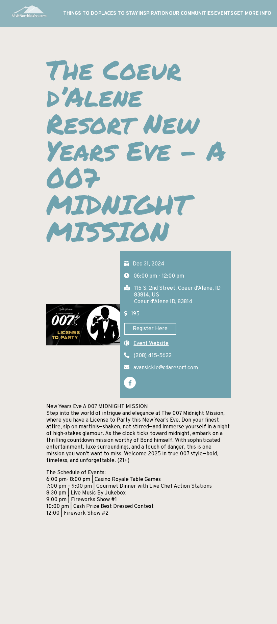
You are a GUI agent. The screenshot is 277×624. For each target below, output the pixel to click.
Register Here (150, 328)
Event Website (151, 343)
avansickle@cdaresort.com (165, 368)
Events (223, 13)
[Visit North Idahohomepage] (28, 13)
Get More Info (252, 13)
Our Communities (191, 13)
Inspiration (153, 13)
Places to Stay (118, 13)
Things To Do (80, 13)
